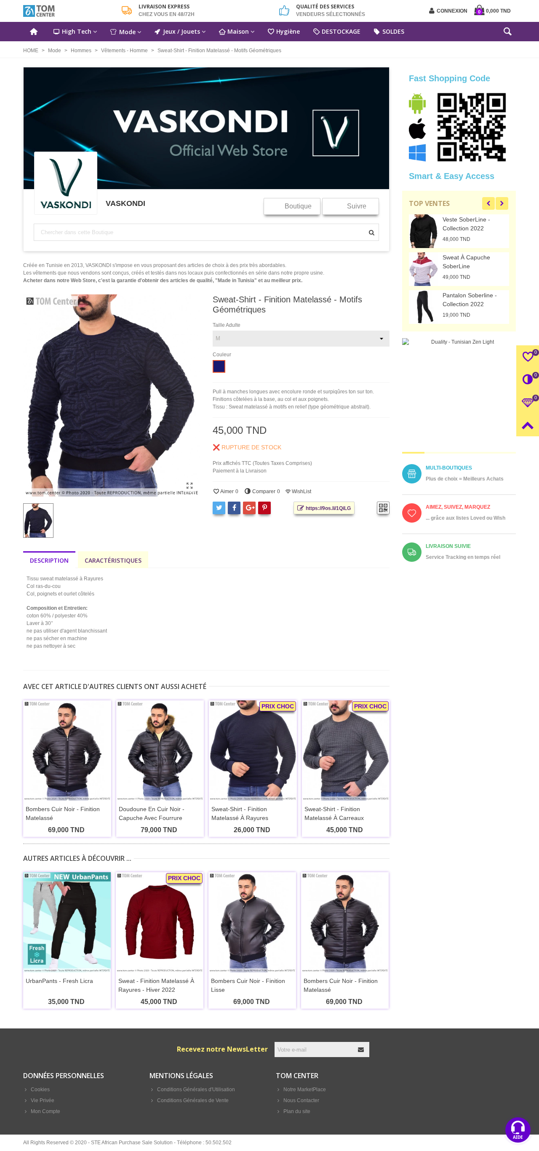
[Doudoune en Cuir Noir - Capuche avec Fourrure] (160, 750)
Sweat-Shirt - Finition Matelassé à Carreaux (334, 813)
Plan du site (296, 1111)
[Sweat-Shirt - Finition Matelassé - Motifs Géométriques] (189, 486)
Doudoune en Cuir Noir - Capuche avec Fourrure (151, 813)
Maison (238, 31)
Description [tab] (49, 560)
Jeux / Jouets (181, 31)
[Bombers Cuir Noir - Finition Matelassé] (67, 750)
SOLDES (393, 31)
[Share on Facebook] (234, 508)
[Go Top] (527, 425)
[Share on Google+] (249, 508)
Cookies (40, 1089)
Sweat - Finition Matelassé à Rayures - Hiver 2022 (156, 985)
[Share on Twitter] (219, 508)
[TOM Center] (69, 11)
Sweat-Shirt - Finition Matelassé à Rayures (239, 813)
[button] (488, 203)
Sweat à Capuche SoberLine (466, 262)
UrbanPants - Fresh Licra (59, 980)
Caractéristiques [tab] (113, 560)
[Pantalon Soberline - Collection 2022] (423, 307)
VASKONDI (125, 203)
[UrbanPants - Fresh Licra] (67, 922)
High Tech (76, 31)
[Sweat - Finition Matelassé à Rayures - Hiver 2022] (159, 922)
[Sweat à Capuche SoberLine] (423, 269)
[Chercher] (507, 33)
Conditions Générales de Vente (193, 1100)
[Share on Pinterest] (264, 508)
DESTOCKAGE (341, 31)
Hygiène (288, 31)
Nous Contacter (301, 1100)
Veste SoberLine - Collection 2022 (466, 224)
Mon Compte (45, 1111)
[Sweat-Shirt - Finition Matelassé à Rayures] (253, 750)
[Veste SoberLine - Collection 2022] (423, 231)
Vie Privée (42, 1100)
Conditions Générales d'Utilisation (196, 1089)
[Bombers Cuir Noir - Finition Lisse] (252, 922)
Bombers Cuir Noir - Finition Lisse (248, 985)
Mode (127, 32)
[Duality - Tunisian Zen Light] (459, 395)
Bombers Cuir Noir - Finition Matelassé (63, 813)
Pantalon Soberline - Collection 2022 (470, 299)
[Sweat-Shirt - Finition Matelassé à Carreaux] (346, 750)
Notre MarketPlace (304, 1089)
